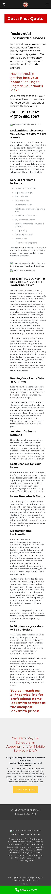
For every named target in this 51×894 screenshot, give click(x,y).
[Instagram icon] (30, 884)
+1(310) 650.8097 (24, 117)
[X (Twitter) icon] (24, 884)
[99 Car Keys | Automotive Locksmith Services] (25, 4)
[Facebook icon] (21, 884)
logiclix (35, 880)
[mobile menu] (47, 4)
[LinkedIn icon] (27, 884)
